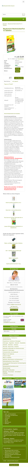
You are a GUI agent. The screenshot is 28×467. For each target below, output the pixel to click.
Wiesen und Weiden (7, 357)
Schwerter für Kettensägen (8, 350)
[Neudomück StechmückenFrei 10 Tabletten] (10, 44)
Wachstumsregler (6, 368)
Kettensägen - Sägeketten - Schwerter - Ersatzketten (14, 343)
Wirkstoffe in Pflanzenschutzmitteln (12, 457)
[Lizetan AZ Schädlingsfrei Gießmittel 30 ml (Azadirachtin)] (13, 222)
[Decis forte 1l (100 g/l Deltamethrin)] (13, 206)
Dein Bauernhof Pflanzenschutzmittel (14, 307)
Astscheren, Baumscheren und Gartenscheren (13, 359)
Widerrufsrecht (8, 422)
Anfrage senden (14, 310)
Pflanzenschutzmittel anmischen (11, 450)
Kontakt (6, 419)
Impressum (7, 418)
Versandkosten (20, 58)
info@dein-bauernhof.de (15, 304)
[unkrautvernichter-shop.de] (3, 1)
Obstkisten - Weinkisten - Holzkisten (10, 344)
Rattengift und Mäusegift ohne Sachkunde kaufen (13, 348)
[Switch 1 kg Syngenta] (13, 254)
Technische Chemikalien (8, 375)
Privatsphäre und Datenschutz (11, 415)
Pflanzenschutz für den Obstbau (11, 453)
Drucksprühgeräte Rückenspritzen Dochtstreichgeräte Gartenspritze (14, 363)
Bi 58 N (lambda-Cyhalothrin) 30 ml (13, 202)
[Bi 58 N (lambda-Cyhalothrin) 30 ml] (13, 198)
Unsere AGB (7, 416)
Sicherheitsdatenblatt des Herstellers (12, 113)
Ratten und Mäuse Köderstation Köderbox (13, 243)
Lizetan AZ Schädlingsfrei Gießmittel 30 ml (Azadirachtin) (13, 227)
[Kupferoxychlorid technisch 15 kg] (13, 260)
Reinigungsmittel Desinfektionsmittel (10, 366)
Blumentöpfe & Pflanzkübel (8, 370)
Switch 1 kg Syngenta (13, 258)
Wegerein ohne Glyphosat (8, 354)
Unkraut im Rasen (7, 355)
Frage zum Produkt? (8, 84)
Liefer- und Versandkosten (10, 414)
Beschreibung (7, 81)
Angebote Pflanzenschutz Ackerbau (12, 451)
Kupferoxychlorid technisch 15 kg (13, 263)
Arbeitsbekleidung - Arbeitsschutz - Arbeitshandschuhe (10, 338)
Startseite (7, 423)
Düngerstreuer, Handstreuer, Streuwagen (12, 341)
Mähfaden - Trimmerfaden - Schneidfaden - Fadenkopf (12, 372)
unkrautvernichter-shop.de (12, 460)
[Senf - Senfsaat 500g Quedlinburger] (13, 246)
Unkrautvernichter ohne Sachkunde (10, 352)
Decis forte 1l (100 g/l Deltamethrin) (13, 210)
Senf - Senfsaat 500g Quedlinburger (13, 250)
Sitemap (6, 420)
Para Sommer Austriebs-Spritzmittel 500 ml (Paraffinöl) (13, 218)
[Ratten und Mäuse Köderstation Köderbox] (13, 239)
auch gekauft (15, 81)
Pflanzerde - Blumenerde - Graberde (11, 346)
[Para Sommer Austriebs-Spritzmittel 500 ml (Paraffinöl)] (13, 213)
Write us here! (11, 442)
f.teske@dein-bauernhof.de (9, 322)
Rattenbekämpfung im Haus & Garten (11, 361)
